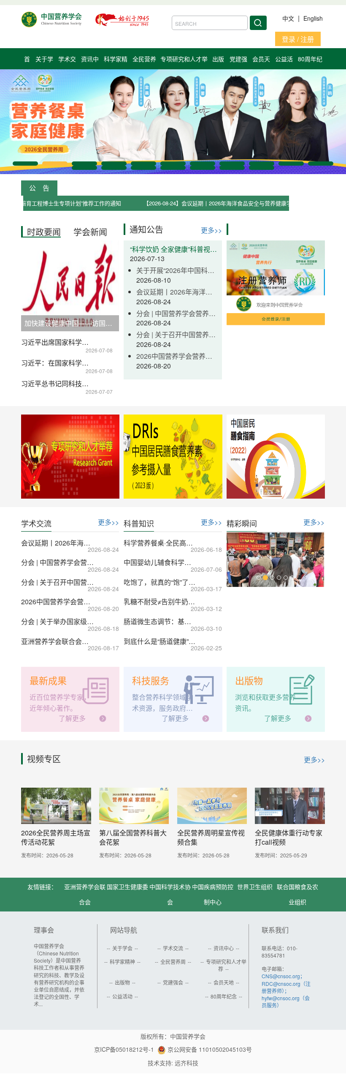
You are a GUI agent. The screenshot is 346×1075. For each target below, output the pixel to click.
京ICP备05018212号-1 (124, 1049)
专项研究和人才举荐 (226, 965)
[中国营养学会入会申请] (276, 309)
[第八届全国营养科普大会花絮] (134, 806)
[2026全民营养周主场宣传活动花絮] (56, 806)
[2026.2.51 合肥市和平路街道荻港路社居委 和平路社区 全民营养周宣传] (275, 559)
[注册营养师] (276, 281)
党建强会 (173, 982)
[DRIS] (173, 457)
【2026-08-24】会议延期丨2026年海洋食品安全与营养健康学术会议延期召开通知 (222, 203)
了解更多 (72, 718)
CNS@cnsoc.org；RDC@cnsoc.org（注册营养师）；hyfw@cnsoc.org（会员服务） (286, 990)
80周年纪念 (224, 996)
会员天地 (224, 982)
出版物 (122, 982)
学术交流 (173, 948)
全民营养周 (173, 961)
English (313, 18)
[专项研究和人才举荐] (70, 457)
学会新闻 (90, 232)
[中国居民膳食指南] (276, 457)
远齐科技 (186, 1063)
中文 (289, 18)
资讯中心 (224, 948)
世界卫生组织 (255, 886)
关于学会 (122, 948)
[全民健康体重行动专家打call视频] (290, 806)
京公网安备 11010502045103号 (209, 1049)
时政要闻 (44, 232)
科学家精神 (122, 961)
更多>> (211, 230)
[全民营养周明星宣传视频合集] (212, 806)
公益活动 (122, 996)
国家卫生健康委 (127, 886)
